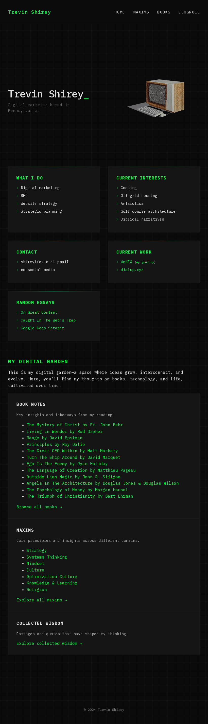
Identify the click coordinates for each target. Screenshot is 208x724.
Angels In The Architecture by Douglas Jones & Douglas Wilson (103, 483)
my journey (145, 262)
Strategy (37, 550)
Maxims (141, 12)
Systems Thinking (47, 557)
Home (120, 12)
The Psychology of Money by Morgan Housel (77, 489)
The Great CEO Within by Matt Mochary (72, 450)
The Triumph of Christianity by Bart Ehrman (80, 496)
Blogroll (189, 12)
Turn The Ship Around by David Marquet (73, 457)
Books (163, 12)
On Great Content (39, 312)
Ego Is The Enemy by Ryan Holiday (67, 463)
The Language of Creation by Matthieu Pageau (81, 470)
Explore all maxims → (41, 599)
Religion (37, 589)
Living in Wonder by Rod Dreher (65, 431)
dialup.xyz (132, 269)
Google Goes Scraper (42, 328)
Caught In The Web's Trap (48, 320)
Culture (35, 570)
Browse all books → (39, 506)
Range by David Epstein (54, 437)
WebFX (126, 261)
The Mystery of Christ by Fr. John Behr (75, 424)
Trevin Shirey (29, 12)
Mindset (35, 563)
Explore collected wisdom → (49, 643)
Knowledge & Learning (52, 582)
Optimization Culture (52, 576)
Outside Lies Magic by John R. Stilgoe (73, 476)
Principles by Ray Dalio (56, 444)
